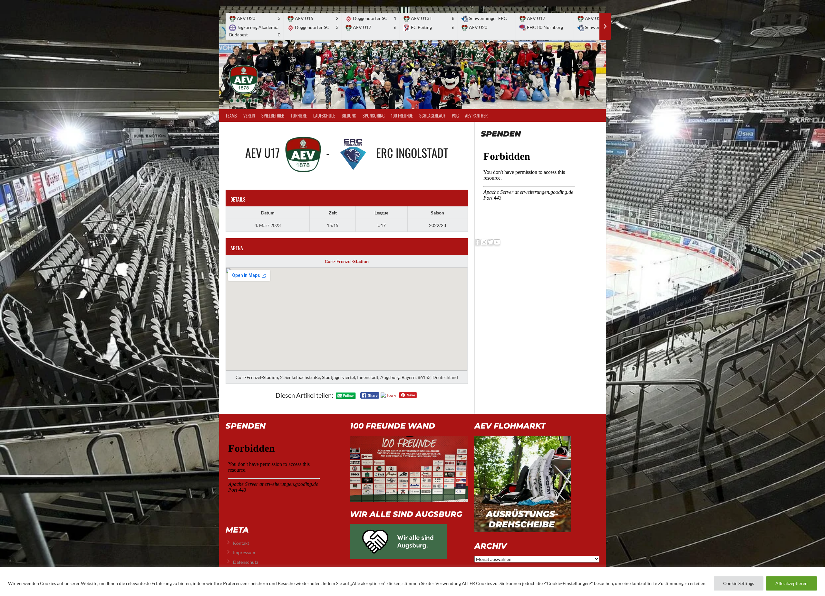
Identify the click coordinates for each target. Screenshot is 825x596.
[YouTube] (497, 242)
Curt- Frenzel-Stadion (347, 261)
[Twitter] (490, 242)
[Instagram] (484, 242)
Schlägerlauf (432, 115)
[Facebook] (477, 242)
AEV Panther (476, 115)
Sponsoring (373, 115)
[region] (412, 581)
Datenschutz (245, 562)
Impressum (244, 552)
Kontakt (241, 543)
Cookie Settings (738, 583)
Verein (249, 115)
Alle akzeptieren (791, 583)
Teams (231, 115)
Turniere (299, 115)
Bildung (349, 115)
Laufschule (324, 115)
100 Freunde (402, 115)
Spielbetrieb (272, 115)
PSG (455, 115)
